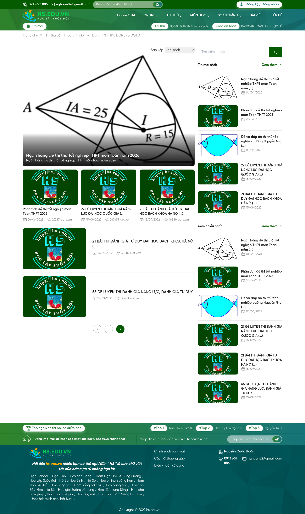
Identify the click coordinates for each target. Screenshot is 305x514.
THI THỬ (173, 15)
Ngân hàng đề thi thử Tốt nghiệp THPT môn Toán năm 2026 (82, 155)
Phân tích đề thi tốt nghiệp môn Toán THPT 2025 (47, 211)
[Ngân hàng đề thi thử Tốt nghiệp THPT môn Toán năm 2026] (109, 110)
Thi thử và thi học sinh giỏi (65, 35)
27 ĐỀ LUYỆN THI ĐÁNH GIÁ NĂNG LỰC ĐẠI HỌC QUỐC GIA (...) (106, 211)
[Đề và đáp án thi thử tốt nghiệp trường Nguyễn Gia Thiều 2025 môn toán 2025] (218, 145)
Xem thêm (270, 65)
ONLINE (149, 15)
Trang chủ (30, 35)
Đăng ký (252, 4)
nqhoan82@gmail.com (73, 4)
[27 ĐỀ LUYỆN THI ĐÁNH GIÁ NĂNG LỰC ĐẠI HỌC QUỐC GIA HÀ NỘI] (108, 187)
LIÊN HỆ (276, 15)
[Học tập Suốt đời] (50, 453)
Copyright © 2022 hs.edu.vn (139, 510)
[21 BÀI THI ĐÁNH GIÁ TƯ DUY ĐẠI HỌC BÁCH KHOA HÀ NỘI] (167, 187)
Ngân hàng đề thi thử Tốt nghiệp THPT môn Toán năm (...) (260, 84)
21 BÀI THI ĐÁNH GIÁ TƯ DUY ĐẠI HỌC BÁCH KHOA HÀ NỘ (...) (164, 211)
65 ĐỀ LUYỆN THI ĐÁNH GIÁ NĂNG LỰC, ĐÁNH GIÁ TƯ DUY (142, 292)
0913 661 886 (38, 4)
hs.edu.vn (54, 464)
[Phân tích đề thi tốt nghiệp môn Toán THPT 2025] (50, 187)
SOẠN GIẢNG (228, 15)
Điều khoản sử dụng (169, 465)
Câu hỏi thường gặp (169, 458)
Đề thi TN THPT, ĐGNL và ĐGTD (116, 35)
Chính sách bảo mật (169, 451)
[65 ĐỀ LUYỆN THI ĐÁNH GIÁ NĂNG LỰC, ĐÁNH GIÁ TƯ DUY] (54, 296)
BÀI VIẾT (256, 15)
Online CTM (126, 15)
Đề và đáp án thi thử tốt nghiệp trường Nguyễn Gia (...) (261, 141)
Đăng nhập (270, 4)
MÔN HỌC (198, 15)
